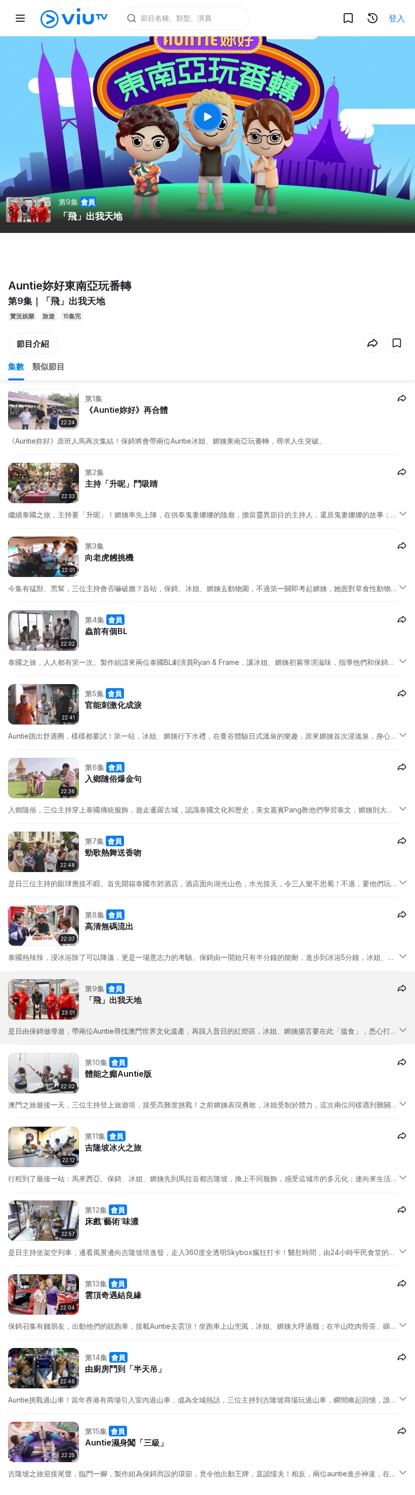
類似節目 (48, 366)
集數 (16, 366)
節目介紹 (33, 344)
